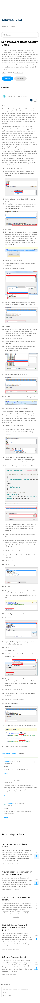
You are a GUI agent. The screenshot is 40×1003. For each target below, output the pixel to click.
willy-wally (16, 889)
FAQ (4, 992)
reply (6, 773)
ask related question (9, 754)
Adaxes (10, 4)
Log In (13, 26)
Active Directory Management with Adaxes (15, 989)
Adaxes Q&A (11, 20)
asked (3, 73)
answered (10, 96)
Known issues (7, 995)
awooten (16, 949)
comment (20, 78)
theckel (16, 864)
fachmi (15, 974)
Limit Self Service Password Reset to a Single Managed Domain (14, 927)
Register (5, 26)
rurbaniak (16, 917)
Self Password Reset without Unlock (14, 845)
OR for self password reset (14, 957)
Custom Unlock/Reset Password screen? (16, 898)
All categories (5, 984)
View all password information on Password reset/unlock (17, 873)
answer (7, 78)
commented (7, 761)
